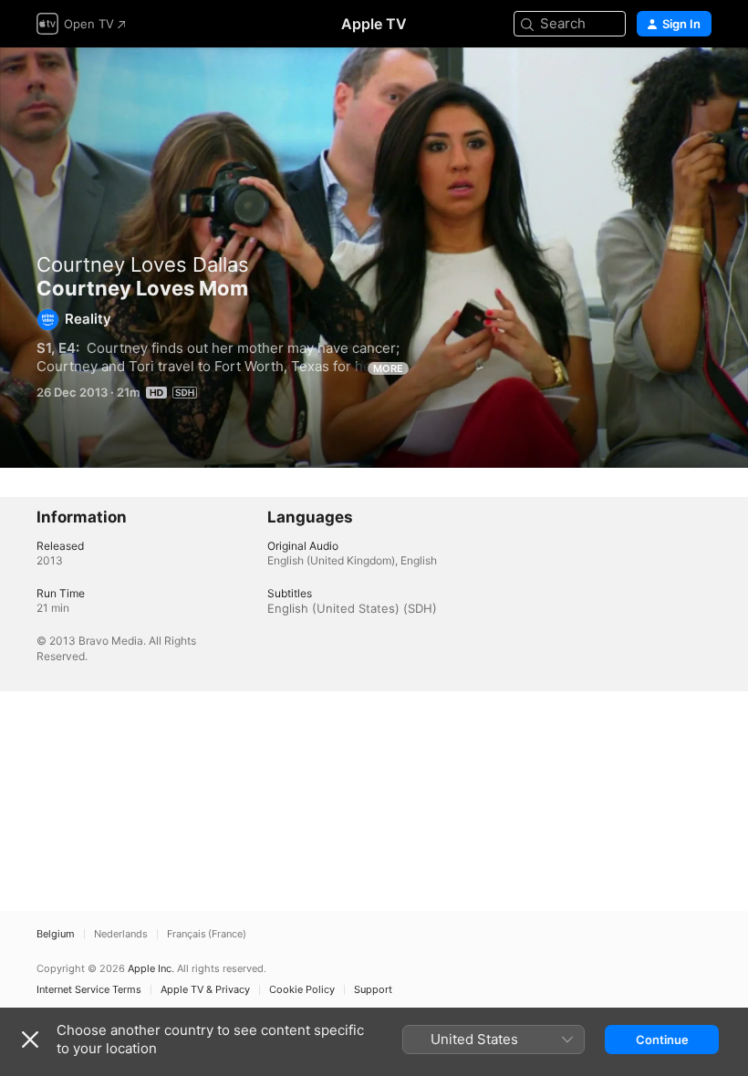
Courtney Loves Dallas (142, 264)
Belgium (55, 934)
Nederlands (121, 934)
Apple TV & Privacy (205, 990)
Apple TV (374, 24)
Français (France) (206, 934)
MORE (388, 368)
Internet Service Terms (88, 990)
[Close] (30, 1039)
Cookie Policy (302, 990)
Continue (662, 1039)
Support (373, 990)
